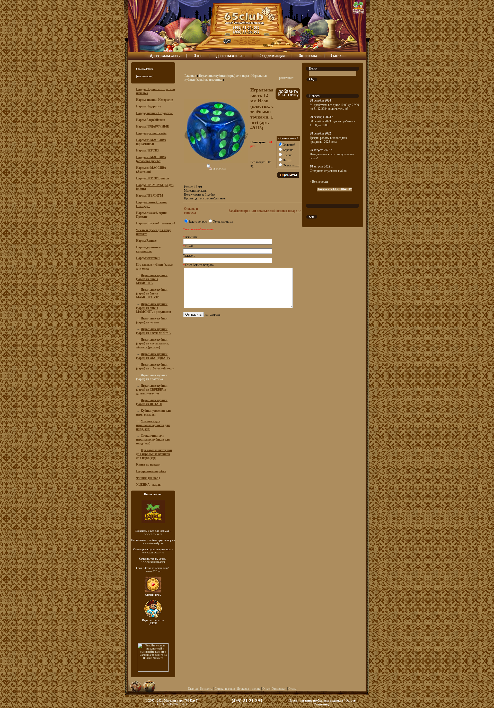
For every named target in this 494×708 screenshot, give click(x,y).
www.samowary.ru (153, 552)
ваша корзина (144, 68)
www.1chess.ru (153, 533)
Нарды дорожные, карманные (148, 249)
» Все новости (319, 181)
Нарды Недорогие (148, 106)
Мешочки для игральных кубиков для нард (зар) (153, 425)
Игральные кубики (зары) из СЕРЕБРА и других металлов (151, 389)
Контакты (206, 688)
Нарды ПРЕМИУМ (149, 195)
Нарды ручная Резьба (151, 133)
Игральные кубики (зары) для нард (224, 76)
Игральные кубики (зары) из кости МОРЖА (153, 331)
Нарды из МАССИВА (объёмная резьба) (151, 159)
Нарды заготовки (148, 258)
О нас (266, 688)
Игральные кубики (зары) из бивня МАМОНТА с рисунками (153, 308)
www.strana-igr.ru (153, 543)
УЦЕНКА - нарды (148, 484)
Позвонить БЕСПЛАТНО (334, 189)
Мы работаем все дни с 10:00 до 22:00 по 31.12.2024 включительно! (334, 107)
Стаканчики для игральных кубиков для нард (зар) (153, 439)
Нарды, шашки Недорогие (154, 100)
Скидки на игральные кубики (328, 171)
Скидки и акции (225, 688)
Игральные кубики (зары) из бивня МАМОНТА (151, 279)
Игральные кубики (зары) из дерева (151, 320)
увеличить (219, 168)
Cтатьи (292, 688)
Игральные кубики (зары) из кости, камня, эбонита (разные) (152, 343)
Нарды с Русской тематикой (155, 223)
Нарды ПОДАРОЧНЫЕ (152, 126)
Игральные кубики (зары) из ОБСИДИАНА (153, 356)
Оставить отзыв (223, 221)
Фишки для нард (148, 478)
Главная (190, 76)
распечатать (286, 78)
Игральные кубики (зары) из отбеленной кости (155, 366)
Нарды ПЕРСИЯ (148, 150)
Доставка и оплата (248, 688)
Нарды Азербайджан (150, 120)
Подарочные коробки (151, 471)
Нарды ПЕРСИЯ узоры (152, 178)
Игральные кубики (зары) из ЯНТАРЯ (151, 402)
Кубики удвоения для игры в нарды (153, 412)
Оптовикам (279, 688)
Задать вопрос (198, 221)
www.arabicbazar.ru (153, 561)
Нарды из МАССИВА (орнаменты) (151, 142)
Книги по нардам (148, 464)
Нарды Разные (146, 240)
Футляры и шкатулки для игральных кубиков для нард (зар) (154, 454)
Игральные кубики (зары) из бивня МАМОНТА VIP (151, 293)
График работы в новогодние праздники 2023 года (328, 140)
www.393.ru (153, 570)
